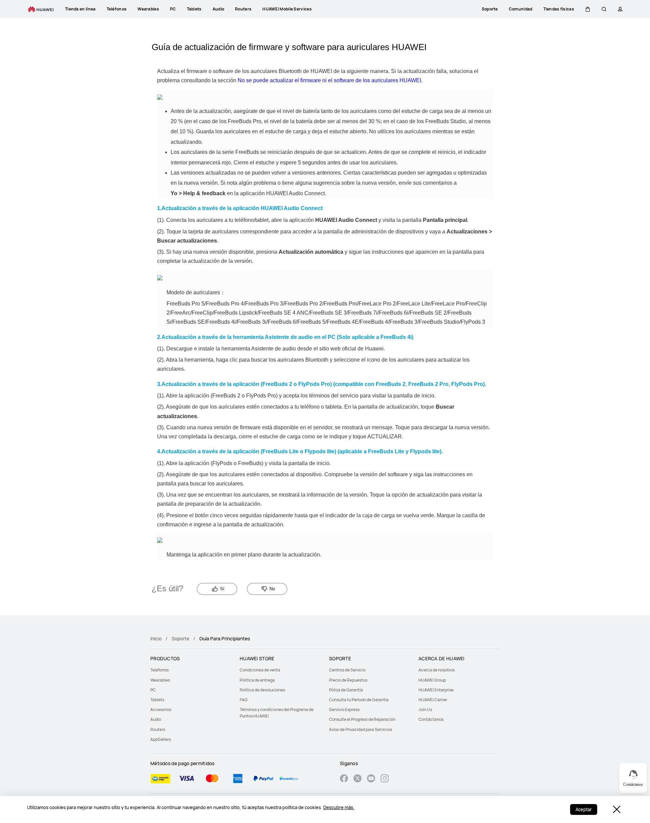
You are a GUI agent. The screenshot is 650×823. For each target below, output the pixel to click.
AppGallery (160, 739)
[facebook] (344, 779)
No (272, 588)
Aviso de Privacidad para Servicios (360, 729)
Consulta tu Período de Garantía (359, 700)
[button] (587, 9)
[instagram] (385, 779)
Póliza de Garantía (346, 690)
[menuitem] (191, 670)
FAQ (243, 700)
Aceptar (584, 809)
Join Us (425, 709)
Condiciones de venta (260, 670)
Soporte (180, 638)
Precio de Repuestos (348, 680)
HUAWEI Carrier (432, 700)
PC (153, 690)
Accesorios (160, 709)
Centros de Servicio (347, 670)
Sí (222, 588)
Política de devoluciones (262, 690)
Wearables (160, 680)
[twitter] (357, 779)
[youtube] (371, 779)
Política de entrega (257, 680)
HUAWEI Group (432, 680)
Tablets (157, 700)
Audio (155, 719)
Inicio (155, 638)
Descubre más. (338, 807)
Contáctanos (430, 719)
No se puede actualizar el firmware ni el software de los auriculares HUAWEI (329, 80)
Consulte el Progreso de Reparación (362, 719)
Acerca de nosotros (436, 670)
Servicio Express (344, 709)
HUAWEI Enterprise (436, 690)
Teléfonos (159, 670)
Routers (157, 729)
